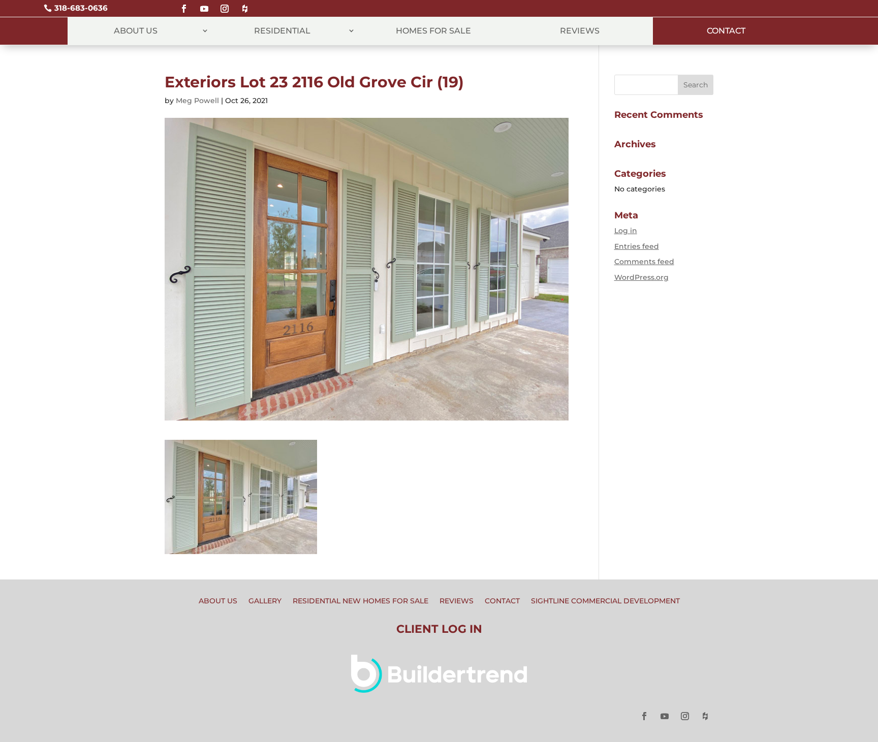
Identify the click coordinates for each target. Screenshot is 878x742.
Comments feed (644, 261)
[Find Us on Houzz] (245, 4)
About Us (136, 31)
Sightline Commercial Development (605, 601)
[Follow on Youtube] (204, 4)
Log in (625, 230)
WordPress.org (641, 277)
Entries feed (636, 246)
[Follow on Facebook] (184, 4)
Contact (726, 31)
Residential (282, 31)
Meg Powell (197, 100)
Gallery (264, 601)
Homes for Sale (433, 31)
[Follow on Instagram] (224, 4)
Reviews (580, 31)
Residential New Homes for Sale (360, 601)
